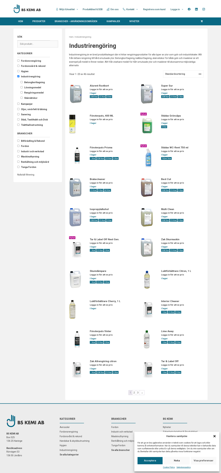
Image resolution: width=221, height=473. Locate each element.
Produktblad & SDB (93, 9)
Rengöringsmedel (34, 92)
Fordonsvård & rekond (33, 66)
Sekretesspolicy (184, 467)
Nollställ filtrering (25, 174)
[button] (214, 436)
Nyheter (134, 21)
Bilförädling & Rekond (33, 141)
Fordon (25, 146)
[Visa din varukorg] (202, 21)
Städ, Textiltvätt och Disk (34, 119)
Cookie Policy (169, 467)
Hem (20, 21)
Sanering (26, 114)
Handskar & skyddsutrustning (74, 441)
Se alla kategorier (69, 454)
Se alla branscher (120, 450)
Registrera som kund (154, 9)
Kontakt (130, 9)
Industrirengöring (30, 76)
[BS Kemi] (27, 8)
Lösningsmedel (32, 87)
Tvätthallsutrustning (32, 125)
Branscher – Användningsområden (76, 21)
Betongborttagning (34, 82)
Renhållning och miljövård (35, 162)
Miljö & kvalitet (67, 9)
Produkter (38, 21)
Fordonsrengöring (31, 61)
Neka (177, 460)
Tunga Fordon (28, 167)
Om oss (114, 9)
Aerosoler (65, 427)
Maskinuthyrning (30, 156)
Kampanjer (113, 21)
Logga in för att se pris (101, 89)
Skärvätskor (31, 98)
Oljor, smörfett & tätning (34, 109)
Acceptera (150, 460)
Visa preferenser (203, 460)
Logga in (175, 9)
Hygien (24, 71)
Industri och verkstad (32, 151)
